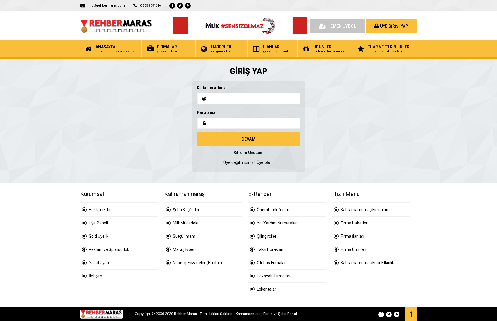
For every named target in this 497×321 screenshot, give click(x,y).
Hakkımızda (99, 209)
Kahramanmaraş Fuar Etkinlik (367, 262)
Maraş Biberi (184, 249)
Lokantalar (266, 289)
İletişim (95, 276)
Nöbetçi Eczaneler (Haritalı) (197, 262)
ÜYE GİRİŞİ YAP (394, 26)
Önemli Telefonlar (273, 209)
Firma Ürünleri (353, 249)
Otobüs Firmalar (271, 262)
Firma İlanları (352, 236)
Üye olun (265, 162)
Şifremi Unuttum (249, 152)
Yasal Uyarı (99, 262)
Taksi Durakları (270, 249)
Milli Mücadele (185, 223)
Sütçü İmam (184, 236)
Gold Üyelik (98, 236)
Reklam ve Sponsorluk (109, 249)
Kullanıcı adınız (211, 87)
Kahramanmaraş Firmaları (364, 209)
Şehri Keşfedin (186, 209)
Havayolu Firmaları (273, 276)
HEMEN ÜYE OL (342, 26)
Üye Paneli (98, 223)
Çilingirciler (266, 236)
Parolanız (206, 112)
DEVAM (248, 139)
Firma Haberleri (354, 223)
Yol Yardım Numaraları (277, 223)
